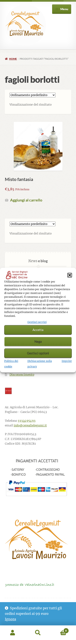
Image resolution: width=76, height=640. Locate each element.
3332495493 (26, 421)
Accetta (38, 330)
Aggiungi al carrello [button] (26, 200)
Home (13, 58)
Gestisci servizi (37, 322)
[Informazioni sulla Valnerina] (38, 584)
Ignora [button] (10, 619)
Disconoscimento (22, 375)
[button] (70, 275)
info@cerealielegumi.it (30, 425)
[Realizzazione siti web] (38, 391)
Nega (38, 341)
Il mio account (12, 633)
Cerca (38, 633)
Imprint (67, 361)
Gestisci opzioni (38, 353)
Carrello (59, 629)
